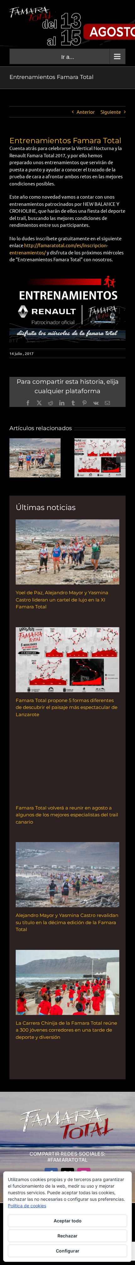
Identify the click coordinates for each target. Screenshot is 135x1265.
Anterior (86, 112)
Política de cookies (27, 1205)
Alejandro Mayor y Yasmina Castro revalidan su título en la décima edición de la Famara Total (67, 922)
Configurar (67, 1250)
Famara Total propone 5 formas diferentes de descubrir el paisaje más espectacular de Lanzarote (66, 707)
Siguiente (110, 112)
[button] (14, 458)
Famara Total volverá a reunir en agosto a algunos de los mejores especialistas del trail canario (67, 815)
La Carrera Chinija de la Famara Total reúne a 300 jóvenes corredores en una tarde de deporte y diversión (66, 1030)
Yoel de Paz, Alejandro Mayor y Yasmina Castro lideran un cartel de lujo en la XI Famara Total (62, 600)
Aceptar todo (68, 1220)
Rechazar (67, 1235)
